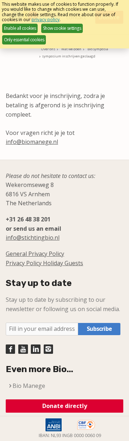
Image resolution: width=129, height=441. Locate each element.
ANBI (53, 424)
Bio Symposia (97, 49)
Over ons (48, 49)
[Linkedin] (35, 349)
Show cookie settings (62, 28)
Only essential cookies (24, 40)
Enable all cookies (20, 28)
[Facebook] (10, 349)
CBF (86, 424)
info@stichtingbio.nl (32, 237)
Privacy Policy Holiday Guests (44, 263)
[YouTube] (23, 349)
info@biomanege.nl (32, 142)
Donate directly (64, 406)
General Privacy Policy (35, 254)
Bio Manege (29, 386)
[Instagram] (48, 349)
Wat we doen (71, 49)
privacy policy (45, 20)
